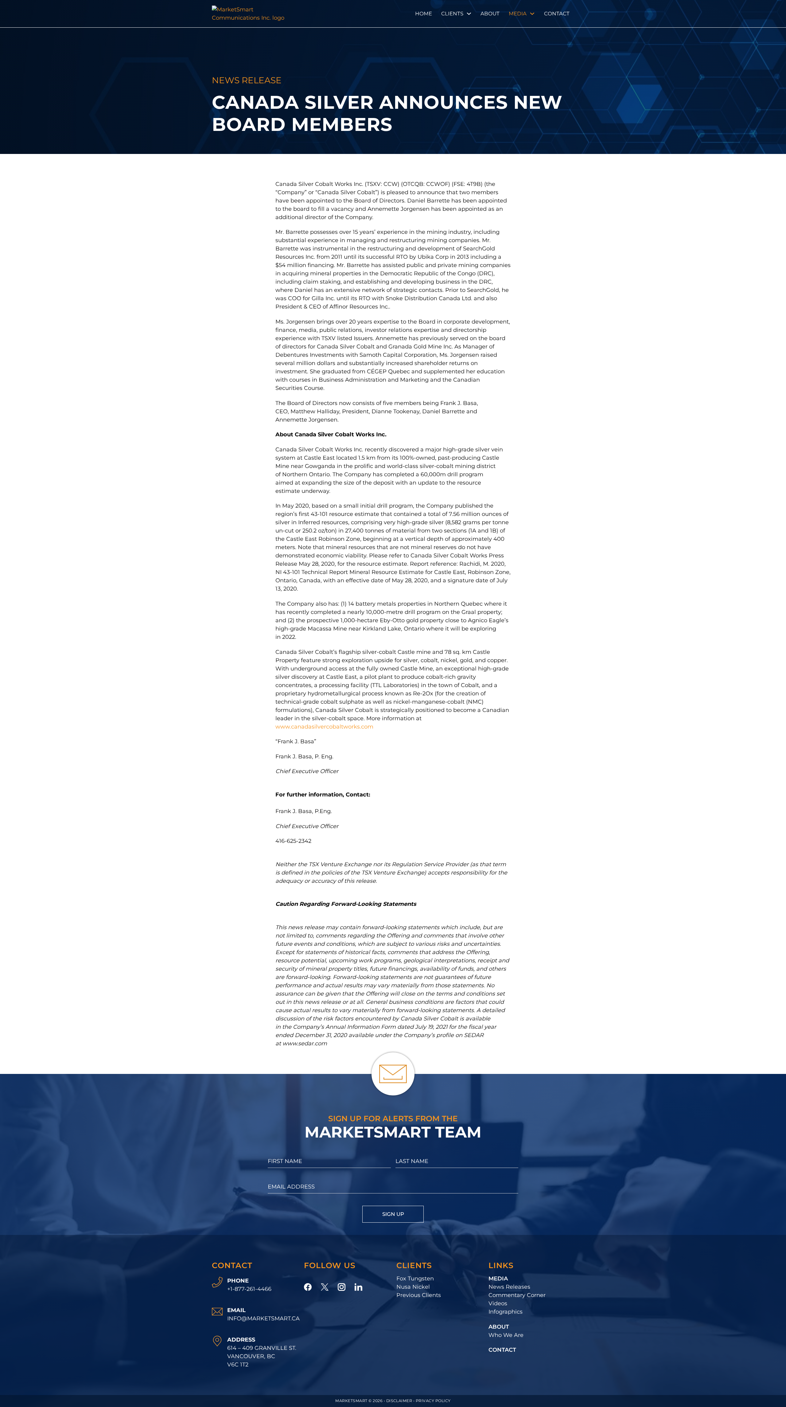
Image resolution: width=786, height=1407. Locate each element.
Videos (497, 1303)
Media (518, 13)
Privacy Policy (433, 1400)
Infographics (505, 1311)
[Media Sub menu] (532, 13)
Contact (557, 13)
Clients (452, 13)
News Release (247, 80)
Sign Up (393, 1214)
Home (423, 13)
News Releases (509, 1286)
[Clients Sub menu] (469, 13)
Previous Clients (418, 1295)
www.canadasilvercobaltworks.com (325, 726)
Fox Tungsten (415, 1278)
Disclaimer (399, 1400)
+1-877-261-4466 (249, 1289)
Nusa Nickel (413, 1286)
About (490, 13)
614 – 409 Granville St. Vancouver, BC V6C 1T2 (261, 1356)
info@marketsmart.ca (263, 1318)
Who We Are (505, 1335)
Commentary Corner (517, 1295)
